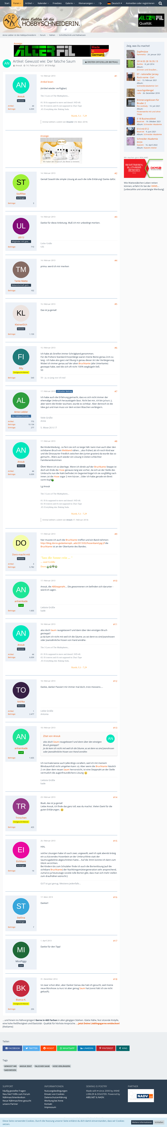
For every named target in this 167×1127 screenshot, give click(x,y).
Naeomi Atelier (150, 148)
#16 (115, 897)
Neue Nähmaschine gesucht (17, 1100)
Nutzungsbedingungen (55, 1090)
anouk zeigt (26, 1066)
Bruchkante (84, 363)
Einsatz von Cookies (54, 1094)
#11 (115, 624)
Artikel (11, 106)
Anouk (19, 65)
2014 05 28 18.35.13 (147, 61)
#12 (115, 681)
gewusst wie (10, 1066)
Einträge (11, 427)
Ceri (138, 80)
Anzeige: (18, 43)
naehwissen (10, 1070)
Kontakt (48, 1103)
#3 (116, 216)
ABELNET (90, 1097)
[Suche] (160, 3)
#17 (115, 940)
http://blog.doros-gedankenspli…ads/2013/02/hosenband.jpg (71, 543)
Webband (67, 450)
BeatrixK (140, 121)
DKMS (154, 186)
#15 (115, 840)
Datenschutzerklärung (55, 1097)
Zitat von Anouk (51, 736)
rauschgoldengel (145, 90)
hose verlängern (61, 1066)
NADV (101, 1097)
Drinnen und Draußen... (147, 69)
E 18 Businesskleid (146, 118)
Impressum (50, 1107)
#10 (115, 580)
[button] (115, 3)
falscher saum (42, 1066)
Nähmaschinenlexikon (14, 1097)
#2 (116, 173)
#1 (116, 75)
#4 (116, 260)
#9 (116, 533)
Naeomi (140, 145)
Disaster (70, 122)
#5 (116, 304)
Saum (53, 630)
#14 (115, 797)
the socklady (142, 106)
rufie (139, 93)
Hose (61, 469)
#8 (116, 441)
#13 (115, 727)
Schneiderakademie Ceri (147, 86)
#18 (115, 979)
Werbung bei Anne (53, 1100)
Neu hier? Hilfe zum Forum (16, 1094)
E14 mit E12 (143, 128)
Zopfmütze (142, 51)
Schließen (159, 1122)
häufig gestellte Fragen (14, 1090)
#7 (116, 391)
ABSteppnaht (58, 586)
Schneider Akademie (153, 124)
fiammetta (141, 54)
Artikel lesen (47, 81)
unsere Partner (10, 1103)
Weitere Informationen (142, 1122)
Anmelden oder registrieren (140, 3)
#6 (116, 347)
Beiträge (11, 109)
